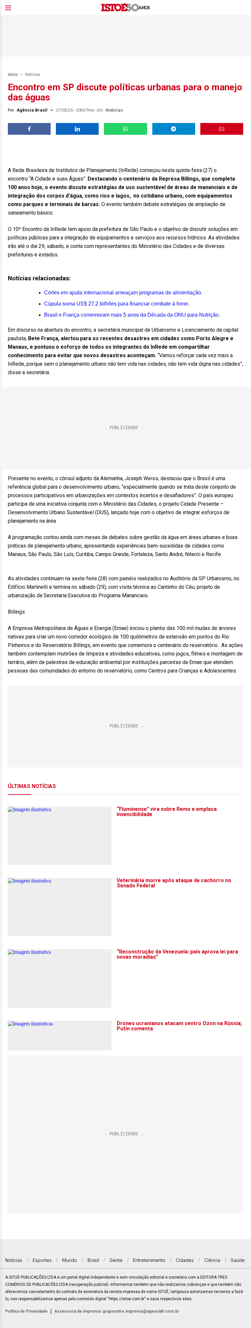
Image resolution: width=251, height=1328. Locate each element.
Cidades (185, 1260)
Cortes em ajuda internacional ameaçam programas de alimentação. (123, 292)
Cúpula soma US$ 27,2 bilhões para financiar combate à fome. (116, 303)
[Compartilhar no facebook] (29, 129)
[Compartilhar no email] (221, 129)
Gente (116, 1260)
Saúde (238, 1260)
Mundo (69, 1260)
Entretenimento (149, 1260)
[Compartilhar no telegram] (173, 129)
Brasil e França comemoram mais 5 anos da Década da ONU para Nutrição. (132, 315)
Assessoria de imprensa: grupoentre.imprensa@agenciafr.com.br (116, 1311)
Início (13, 74)
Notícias (32, 74)
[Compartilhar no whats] (125, 129)
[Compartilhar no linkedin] (77, 129)
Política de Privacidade (26, 1311)
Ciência (212, 1260)
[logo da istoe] (125, 8)
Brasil (93, 1260)
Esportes (42, 1260)
